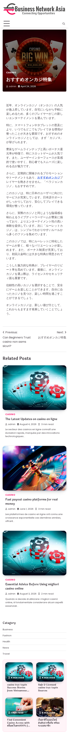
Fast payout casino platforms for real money (31, 501)
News (6, 647)
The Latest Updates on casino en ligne (31, 419)
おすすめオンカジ (48, 177)
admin (12, 86)
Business (8, 629)
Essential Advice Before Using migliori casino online (32, 586)
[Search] (63, 23)
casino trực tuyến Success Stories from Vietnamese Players (17, 689)
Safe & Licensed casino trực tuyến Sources (48, 687)
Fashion (7, 635)
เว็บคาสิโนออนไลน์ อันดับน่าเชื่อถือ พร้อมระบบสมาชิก (48, 722)
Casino (11, 72)
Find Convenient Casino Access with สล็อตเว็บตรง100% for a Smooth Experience (18, 726)
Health (6, 641)
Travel (6, 653)
